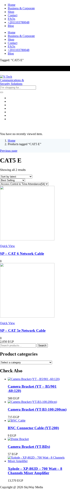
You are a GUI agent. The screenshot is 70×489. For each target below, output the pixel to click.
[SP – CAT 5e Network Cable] (27, 316)
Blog (11, 25)
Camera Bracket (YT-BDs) (29, 447)
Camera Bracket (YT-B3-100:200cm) (37, 409)
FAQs (11, 18)
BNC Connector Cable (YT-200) (33, 428)
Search (42, 345)
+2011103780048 (18, 22)
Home (11, 4)
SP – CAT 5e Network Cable (23, 330)
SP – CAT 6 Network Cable (22, 254)
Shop (11, 11)
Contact (12, 15)
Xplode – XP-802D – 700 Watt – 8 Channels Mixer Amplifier (35, 471)
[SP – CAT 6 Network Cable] (27, 239)
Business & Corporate (21, 8)
